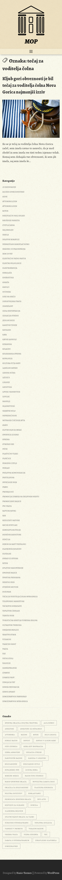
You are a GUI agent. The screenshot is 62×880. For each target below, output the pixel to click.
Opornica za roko (10, 434)
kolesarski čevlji (31, 764)
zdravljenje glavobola (46, 840)
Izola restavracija (11, 311)
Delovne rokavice (10, 239)
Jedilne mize (8, 320)
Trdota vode (8, 615)
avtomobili (10, 735)
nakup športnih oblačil (16, 782)
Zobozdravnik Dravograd (14, 696)
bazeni (24, 735)
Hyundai (6, 292)
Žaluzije (6, 663)
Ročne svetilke (9, 525)
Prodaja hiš (8, 492)
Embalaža (7, 273)
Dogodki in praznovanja (13, 249)
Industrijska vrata (11, 301)
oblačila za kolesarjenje (16, 788)
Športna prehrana (11, 577)
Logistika (7, 387)
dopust (27, 741)
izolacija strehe (34, 752)
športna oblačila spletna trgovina (21, 723)
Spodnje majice (9, 572)
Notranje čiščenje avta (13, 420)
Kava (4, 334)
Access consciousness (13, 192)
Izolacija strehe (10, 315)
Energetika (8, 277)
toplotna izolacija (43, 823)
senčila (34, 805)
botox (36, 735)
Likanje (6, 382)
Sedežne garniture (11, 534)
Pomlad (6, 468)
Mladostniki (8, 406)
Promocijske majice (11, 501)
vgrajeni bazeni (36, 829)
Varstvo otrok (9, 634)
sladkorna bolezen (14, 811)
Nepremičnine (9, 415)
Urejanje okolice (10, 630)
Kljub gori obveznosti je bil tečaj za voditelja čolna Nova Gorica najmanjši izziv (29, 85)
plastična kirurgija (43, 788)
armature (9, 729)
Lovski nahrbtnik (11, 392)
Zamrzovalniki (9, 668)
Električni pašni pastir (14, 258)
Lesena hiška (8, 373)
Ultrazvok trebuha (11, 625)
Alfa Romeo (49, 723)
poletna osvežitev (13, 793)
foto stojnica (11, 746)
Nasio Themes (24, 873)
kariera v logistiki (37, 758)
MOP (31, 41)
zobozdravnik (11, 846)
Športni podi (8, 582)
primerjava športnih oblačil (18, 799)
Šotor (5, 563)
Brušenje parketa (11, 220)
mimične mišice (12, 776)
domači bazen (11, 741)
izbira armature (12, 752)
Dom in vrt (7, 253)
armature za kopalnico (31, 729)
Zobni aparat (8, 692)
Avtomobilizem (9, 201)
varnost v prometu (14, 829)
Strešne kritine (10, 587)
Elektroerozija (9, 268)
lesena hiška (31, 770)
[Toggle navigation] (31, 51)
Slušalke (6, 553)
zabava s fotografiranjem (17, 840)
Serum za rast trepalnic (14, 544)
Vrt (4, 653)
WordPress (53, 873)
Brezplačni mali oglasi (13, 215)
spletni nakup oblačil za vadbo (19, 817)
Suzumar (6, 592)
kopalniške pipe (12, 770)
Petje (4, 449)
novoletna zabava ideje (44, 782)
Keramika (7, 344)
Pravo (5, 487)
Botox (5, 211)
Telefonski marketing (13, 601)
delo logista (50, 735)
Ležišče (6, 377)
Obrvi (5, 425)
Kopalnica (7, 358)
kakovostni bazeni (13, 758)
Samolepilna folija (11, 530)
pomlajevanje (34, 793)
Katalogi (6, 330)
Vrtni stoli (7, 658)
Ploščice (6, 458)
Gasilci (5, 287)
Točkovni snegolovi (12, 606)
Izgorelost (7, 306)
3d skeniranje (9, 187)
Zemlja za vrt (8, 682)
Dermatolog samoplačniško (15, 244)
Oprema (6, 439)
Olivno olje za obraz (12, 430)
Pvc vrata (7, 506)
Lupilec (6, 396)
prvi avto (41, 799)
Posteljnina (8, 477)
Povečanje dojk (9, 482)
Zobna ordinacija (10, 687)
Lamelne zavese (9, 368)
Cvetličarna (8, 225)
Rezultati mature (11, 520)
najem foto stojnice (34, 776)
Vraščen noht (9, 644)
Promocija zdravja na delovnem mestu (20, 496)
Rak (4, 515)
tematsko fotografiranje (17, 823)
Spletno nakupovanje (12, 568)
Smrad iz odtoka (10, 558)
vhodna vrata (11, 835)
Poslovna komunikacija (13, 473)
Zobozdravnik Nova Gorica (15, 701)
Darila (5, 234)
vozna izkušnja (31, 835)
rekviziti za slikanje (14, 805)
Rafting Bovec (9, 511)
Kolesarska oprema (11, 353)
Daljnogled (7, 230)
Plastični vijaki (10, 453)
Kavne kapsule (9, 339)
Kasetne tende (9, 325)
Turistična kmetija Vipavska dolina (19, 620)
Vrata (5, 649)
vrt (45, 835)
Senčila (6, 539)
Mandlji (6, 401)
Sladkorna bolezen (11, 549)
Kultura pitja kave (11, 363)
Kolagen (6, 349)
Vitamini (6, 639)
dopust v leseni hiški (46, 741)
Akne (4, 196)
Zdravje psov (8, 677)
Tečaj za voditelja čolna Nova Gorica (20, 596)
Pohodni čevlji (9, 463)
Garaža (5, 282)
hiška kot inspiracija (33, 746)
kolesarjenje (11, 764)
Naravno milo (8, 411)
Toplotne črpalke (11, 611)
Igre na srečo (8, 296)
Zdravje (6, 672)
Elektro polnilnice (11, 263)
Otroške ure (8, 444)
